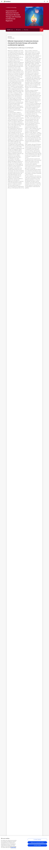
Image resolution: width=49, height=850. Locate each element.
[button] (18, 30)
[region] (24, 843)
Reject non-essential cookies (37, 842)
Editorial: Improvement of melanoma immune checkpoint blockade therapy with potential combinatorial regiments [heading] (23, 43)
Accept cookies (37, 845)
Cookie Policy (13, 847)
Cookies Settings (37, 839)
